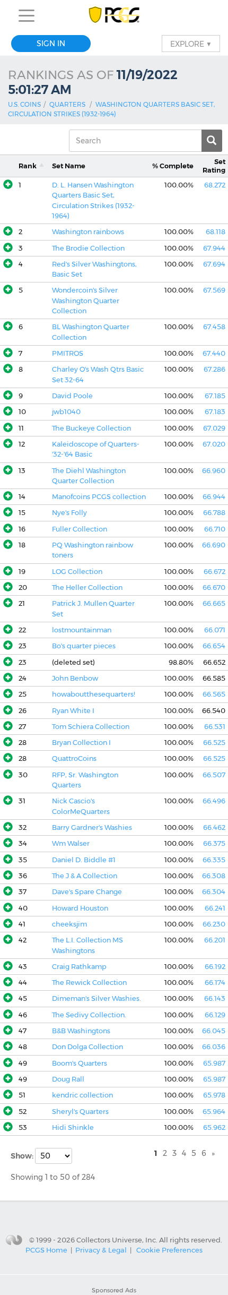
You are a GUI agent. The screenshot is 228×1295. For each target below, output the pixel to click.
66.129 (215, 1015)
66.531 (214, 727)
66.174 (215, 983)
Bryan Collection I (81, 743)
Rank (28, 166)
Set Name (68, 166)
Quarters (67, 104)
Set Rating (214, 166)
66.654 (214, 646)
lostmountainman (81, 630)
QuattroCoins (74, 758)
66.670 (214, 587)
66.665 (214, 603)
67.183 (215, 412)
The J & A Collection (84, 876)
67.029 (214, 428)
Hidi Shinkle (73, 1127)
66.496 (214, 801)
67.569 (214, 290)
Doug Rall (68, 1079)
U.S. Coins (24, 104)
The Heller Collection (87, 587)
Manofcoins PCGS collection (99, 497)
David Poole (72, 396)
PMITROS (67, 353)
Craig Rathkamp (79, 967)
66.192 (215, 967)
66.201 (214, 940)
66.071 (214, 630)
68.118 (215, 232)
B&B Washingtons (81, 1031)
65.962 (214, 1127)
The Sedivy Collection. (89, 1015)
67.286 (214, 369)
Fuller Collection (79, 529)
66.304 (213, 892)
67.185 (215, 396)
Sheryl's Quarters (80, 1112)
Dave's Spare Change (87, 892)
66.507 (214, 775)
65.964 (214, 1112)
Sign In (51, 43)
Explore (191, 43)
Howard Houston (80, 908)
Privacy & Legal (101, 1250)
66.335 (214, 860)
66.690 (213, 545)
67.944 (214, 248)
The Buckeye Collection (91, 428)
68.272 (214, 185)
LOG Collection (77, 572)
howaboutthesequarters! (93, 694)
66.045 (213, 1031)
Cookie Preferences (169, 1250)
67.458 (214, 327)
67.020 (214, 444)
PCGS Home (46, 1250)
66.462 (214, 827)
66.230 (214, 924)
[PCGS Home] (114, 15)
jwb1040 (66, 412)
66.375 (214, 843)
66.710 (214, 529)
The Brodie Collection (88, 248)
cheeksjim (69, 924)
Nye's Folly (69, 513)
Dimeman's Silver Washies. (96, 998)
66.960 (213, 471)
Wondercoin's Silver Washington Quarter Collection (85, 300)
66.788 (214, 513)
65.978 (214, 1095)
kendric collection (82, 1095)
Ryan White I (73, 711)
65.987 (214, 1063)
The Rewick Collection (89, 983)
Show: (23, 1156)
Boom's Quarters (79, 1063)
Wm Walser (71, 843)
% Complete (173, 166)
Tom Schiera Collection (90, 727)
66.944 (214, 497)
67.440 (214, 353)
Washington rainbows (88, 232)
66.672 (214, 572)
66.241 (215, 908)
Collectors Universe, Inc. (116, 1240)
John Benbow (75, 678)
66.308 (213, 876)
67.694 (214, 264)
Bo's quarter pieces (84, 646)
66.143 (214, 998)
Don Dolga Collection (87, 1047)
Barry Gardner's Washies (92, 827)
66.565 (214, 694)
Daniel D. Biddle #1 (84, 860)
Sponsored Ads (114, 1290)
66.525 (214, 743)
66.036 (213, 1047)
